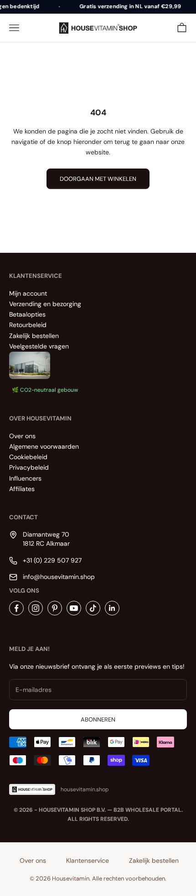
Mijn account (28, 293)
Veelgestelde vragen (39, 346)
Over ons (22, 436)
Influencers (25, 478)
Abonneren (98, 719)
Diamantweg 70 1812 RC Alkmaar (46, 539)
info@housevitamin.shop (59, 577)
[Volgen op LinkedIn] (112, 608)
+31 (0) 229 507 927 (52, 560)
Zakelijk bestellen (34, 336)
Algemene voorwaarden (44, 446)
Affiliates (22, 489)
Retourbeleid (27, 325)
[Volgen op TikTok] (93, 608)
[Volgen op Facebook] (16, 608)
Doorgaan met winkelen (98, 179)
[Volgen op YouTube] (73, 608)
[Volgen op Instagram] (35, 608)
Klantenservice (87, 860)
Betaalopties (27, 314)
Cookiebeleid (28, 457)
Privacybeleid (29, 467)
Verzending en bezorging (45, 304)
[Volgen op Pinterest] (54, 608)
